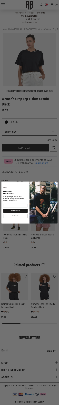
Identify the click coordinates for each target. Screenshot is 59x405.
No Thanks (15, 216)
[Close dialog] (55, 183)
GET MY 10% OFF (15, 210)
